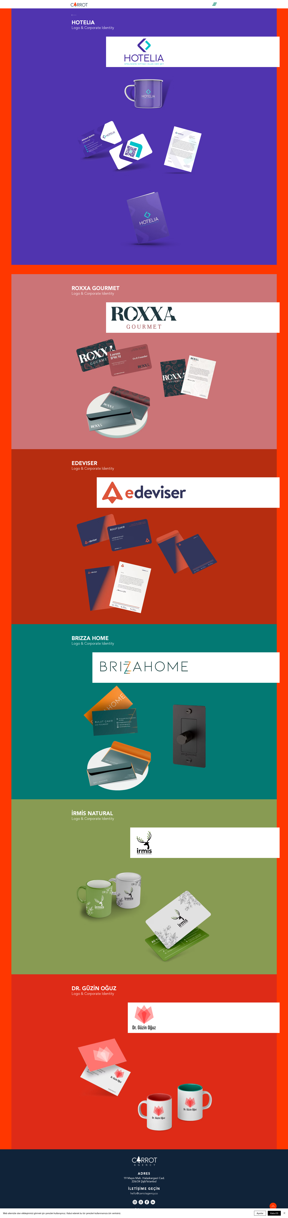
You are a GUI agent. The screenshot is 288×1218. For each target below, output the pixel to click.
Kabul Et (274, 1213)
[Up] (273, 1206)
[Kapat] (284, 1213)
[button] (215, 4)
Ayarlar (260, 1213)
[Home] (74, 15)
